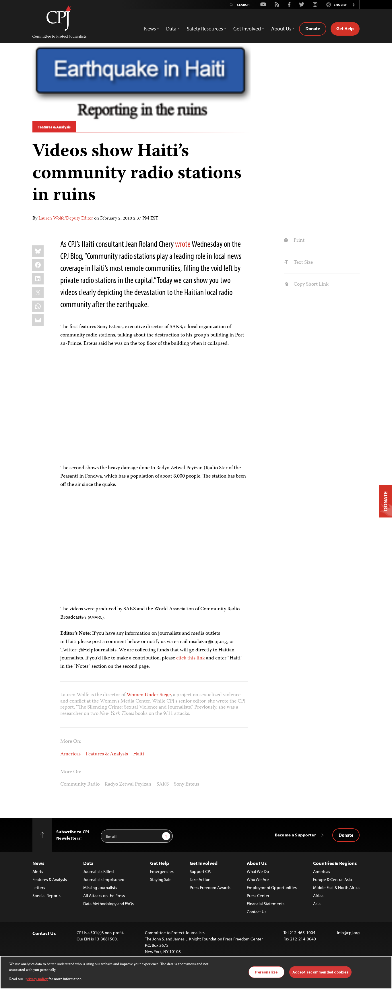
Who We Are (258, 879)
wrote (183, 243)
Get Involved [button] (247, 28)
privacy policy (37, 979)
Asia (317, 903)
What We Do (258, 871)
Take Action (200, 879)
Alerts (37, 871)
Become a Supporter (295, 835)
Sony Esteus (186, 784)
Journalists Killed (98, 871)
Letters (38, 887)
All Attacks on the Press (104, 895)
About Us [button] (281, 28)
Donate (312, 28)
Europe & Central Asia (332, 879)
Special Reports (46, 895)
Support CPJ (200, 871)
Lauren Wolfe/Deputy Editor (65, 218)
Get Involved (204, 863)
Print (298, 240)
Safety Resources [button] (205, 28)
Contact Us (256, 911)
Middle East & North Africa (336, 887)
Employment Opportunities (272, 887)
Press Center (258, 895)
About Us (257, 863)
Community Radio (80, 784)
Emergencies (162, 871)
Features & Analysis (54, 127)
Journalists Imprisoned (103, 879)
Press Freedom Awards (210, 887)
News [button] (150, 28)
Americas (70, 754)
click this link (190, 658)
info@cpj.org (348, 932)
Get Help (345, 28)
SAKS (162, 784)
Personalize (266, 972)
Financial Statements (265, 903)
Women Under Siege (149, 695)
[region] (196, 972)
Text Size (302, 262)
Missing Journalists (100, 887)
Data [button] (171, 28)
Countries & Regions (335, 863)
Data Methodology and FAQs (108, 903)
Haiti (138, 754)
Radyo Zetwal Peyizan (128, 784)
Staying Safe (161, 879)
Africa (318, 895)
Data (88, 863)
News (38, 863)
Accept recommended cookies (320, 972)
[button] (353, 4)
